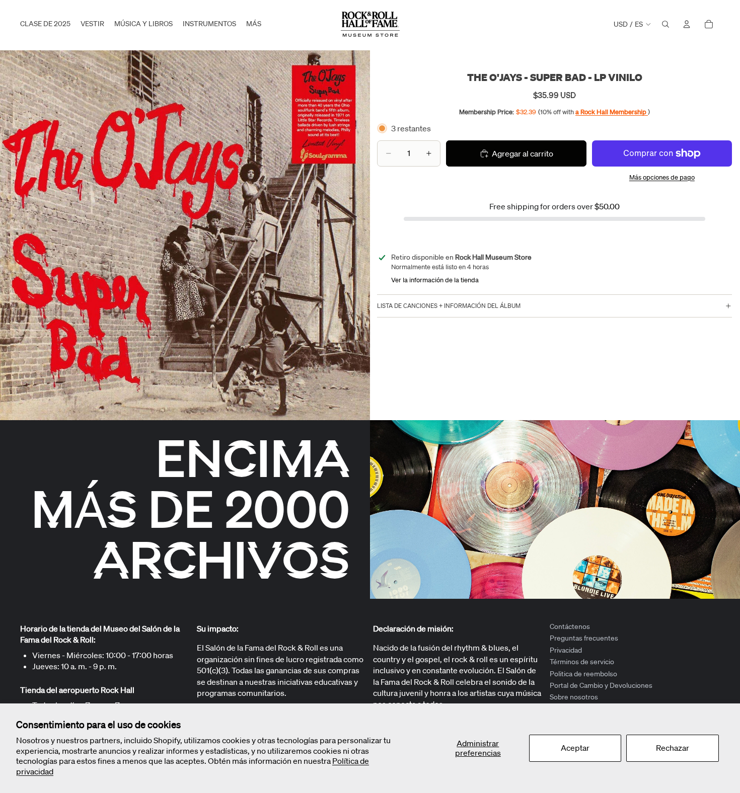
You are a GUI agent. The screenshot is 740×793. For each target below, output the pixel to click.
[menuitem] (253, 24)
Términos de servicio (582, 661)
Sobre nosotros (574, 697)
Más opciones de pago (662, 177)
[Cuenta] (687, 24)
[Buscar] (665, 24)
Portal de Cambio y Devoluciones (601, 685)
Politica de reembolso (583, 673)
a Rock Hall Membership (611, 112)
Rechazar (672, 748)
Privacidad (566, 650)
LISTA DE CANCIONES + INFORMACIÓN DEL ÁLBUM (449, 305)
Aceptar (575, 748)
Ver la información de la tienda (435, 280)
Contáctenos (570, 626)
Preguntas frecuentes (584, 638)
